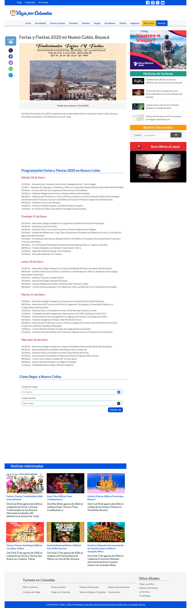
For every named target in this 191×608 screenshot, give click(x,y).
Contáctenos (114, 592)
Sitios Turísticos (30, 587)
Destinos (73, 23)
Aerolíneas (110, 23)
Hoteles (86, 23)
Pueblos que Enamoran (119, 587)
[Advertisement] (72, 142)
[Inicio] (44, 13)
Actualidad (40, 23)
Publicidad (30, 2)
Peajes (97, 23)
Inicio (28, 23)
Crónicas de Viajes (31, 592)
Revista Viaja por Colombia (93, 592)
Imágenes (135, 23)
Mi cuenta (43, 2)
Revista (161, 23)
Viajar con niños (146, 584)
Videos (122, 23)
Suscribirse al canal (165, 146)
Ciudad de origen (29, 386)
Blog (19, 2)
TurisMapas (145, 595)
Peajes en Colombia (60, 592)
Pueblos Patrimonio (89, 587)
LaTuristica (144, 591)
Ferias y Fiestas (57, 23)
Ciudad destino (28, 398)
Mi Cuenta (149, 23)
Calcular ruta (115, 410)
